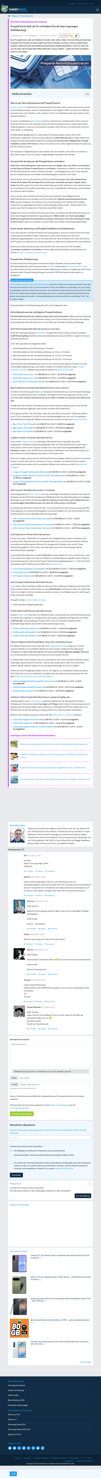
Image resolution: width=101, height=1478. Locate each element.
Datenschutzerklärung (59, 1105)
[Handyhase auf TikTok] (42, 1448)
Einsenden (16, 1175)
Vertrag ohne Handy (16, 1385)
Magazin (15, 16)
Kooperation (69, 1461)
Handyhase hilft (27, 16)
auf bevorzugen (67, 35)
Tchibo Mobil (23, 615)
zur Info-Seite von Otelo (35, 600)
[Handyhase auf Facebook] (28, 1448)
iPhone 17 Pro (14, 1414)
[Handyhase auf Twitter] (24, 1448)
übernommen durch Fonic (76, 266)
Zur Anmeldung (83, 1196)
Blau (40, 391)
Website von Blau (79, 419)
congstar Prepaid (28, 441)
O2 (75, 561)
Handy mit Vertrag (16, 1390)
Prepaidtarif (37, 121)
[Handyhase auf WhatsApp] (19, 1448)
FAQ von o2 (57, 564)
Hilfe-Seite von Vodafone (62, 715)
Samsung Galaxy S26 (16, 1424)
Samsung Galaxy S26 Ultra (19, 1429)
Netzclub (50, 266)
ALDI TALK (41, 333)
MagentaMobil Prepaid (59, 646)
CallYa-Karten (36, 701)
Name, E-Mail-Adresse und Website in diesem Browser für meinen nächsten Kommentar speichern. (47, 1097)
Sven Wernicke (17, 825)
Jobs (91, 4)
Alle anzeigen (85, 1362)
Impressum (27, 1458)
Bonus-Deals (83, 4)
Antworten (50, 871)
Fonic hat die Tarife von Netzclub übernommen (29, 284)
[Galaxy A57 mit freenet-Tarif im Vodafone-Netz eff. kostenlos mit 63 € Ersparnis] (19, 1263)
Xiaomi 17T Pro (14, 1434)
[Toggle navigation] (97, 10)
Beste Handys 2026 (16, 1400)
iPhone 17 (12, 1419)
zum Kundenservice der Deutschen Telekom (34, 676)
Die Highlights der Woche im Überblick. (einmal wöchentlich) (39, 1150)
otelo (12, 586)
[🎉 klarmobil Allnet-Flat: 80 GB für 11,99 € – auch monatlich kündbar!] (19, 1328)
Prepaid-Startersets (18, 107)
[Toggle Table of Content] (86, 94)
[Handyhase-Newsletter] (10, 1448)
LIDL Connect (35, 494)
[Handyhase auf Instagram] (33, 1448)
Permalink (29, 871)
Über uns (18, 1458)
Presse (90, 1458)
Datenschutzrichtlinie (64, 1168)
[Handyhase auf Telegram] (14, 1448)
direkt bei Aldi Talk (65, 369)
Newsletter (72, 4)
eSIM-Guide (13, 1395)
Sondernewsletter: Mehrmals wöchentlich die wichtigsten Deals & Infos (44, 1155)
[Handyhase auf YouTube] (38, 1448)
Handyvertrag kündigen (18, 1405)
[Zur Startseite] (9, 16)
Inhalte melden (74, 1458)
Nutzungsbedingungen (19, 1108)
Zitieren (40, 871)
